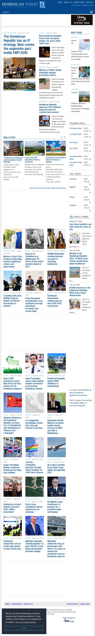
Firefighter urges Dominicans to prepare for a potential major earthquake (55, 507)
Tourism (29, 293)
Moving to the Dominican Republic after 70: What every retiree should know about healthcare (78, 259)
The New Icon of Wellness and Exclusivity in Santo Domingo (13, 160)
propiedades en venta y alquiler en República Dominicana (80, 392)
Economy (43, 102)
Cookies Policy (85, 604)
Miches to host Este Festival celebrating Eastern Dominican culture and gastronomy (12, 262)
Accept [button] (24, 628)
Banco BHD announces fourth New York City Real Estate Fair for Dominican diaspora (12, 384)
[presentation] (62, 136)
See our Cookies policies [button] (25, 622)
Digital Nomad (10, 33)
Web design (67, 618)
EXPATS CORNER (81, 217)
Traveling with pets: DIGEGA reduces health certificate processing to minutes (12, 301)
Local (41, 33)
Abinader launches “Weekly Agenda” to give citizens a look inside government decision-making (34, 546)
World (28, 415)
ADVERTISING (79, 2)
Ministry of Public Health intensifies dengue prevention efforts (50, 72)
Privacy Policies (72, 604)
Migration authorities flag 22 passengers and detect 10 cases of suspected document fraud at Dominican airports (56, 549)
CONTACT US (28, 604)
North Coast (9, 251)
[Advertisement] (44, 20)
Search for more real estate (39, 188)
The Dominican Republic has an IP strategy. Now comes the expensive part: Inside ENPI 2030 (18, 45)
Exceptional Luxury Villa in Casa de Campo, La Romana (56, 160)
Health (42, 67)
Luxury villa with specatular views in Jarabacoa (32, 160)
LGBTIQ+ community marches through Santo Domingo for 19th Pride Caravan (34, 467)
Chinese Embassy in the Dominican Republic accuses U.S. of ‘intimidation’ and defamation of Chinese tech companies (12, 425)
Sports (6, 459)
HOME (60, 2)
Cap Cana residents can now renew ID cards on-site (80, 227)
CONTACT (89, 2)
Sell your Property (59, 188)
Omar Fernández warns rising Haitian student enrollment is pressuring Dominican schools (34, 384)
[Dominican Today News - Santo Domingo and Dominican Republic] (24, 4)
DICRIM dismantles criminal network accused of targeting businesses (55, 259)
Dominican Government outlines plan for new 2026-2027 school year (54, 301)
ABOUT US (68, 2)
